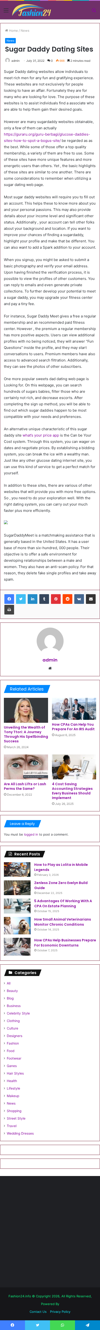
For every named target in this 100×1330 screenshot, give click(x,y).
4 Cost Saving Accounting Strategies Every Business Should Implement (72, 791)
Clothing (13, 1021)
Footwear (14, 1058)
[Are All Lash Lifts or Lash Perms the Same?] (26, 766)
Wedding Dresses (20, 1133)
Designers (14, 1036)
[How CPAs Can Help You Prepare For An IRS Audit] (74, 709)
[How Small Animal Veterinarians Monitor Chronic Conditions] (17, 925)
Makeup (13, 1096)
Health (12, 1081)
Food (10, 1051)
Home (13, 30)
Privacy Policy (60, 1312)
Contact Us (38, 1312)
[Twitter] (21, 599)
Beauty (12, 991)
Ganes (12, 1066)
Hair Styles (15, 1073)
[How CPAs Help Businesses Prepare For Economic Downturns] (17, 947)
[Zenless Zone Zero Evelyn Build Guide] (17, 887)
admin (15, 60)
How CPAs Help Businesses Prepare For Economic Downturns (65, 943)
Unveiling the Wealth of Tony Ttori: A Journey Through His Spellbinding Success (26, 734)
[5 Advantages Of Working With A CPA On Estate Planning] (17, 906)
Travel (12, 1126)
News (25, 30)
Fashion (13, 1043)
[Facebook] (9, 599)
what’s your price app (41, 435)
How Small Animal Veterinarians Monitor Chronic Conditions (62, 922)
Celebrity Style (18, 1013)
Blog (10, 998)
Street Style (16, 1118)
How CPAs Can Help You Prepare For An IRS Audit (73, 726)
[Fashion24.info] (31, 10)
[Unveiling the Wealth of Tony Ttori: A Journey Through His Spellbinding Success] (26, 710)
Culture (12, 1028)
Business (14, 1006)
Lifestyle (13, 1088)
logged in (31, 834)
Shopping (14, 1111)
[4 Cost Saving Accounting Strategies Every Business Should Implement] (74, 766)
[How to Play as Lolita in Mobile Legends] (17, 869)
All (8, 983)
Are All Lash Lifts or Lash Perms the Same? (25, 786)
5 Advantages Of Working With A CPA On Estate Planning (63, 903)
